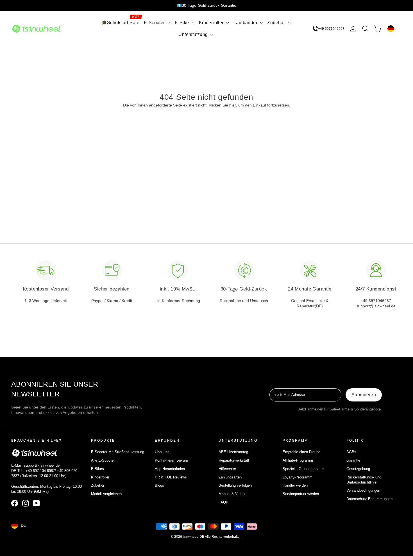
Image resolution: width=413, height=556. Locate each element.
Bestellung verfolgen (235, 485)
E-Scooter (155, 22)
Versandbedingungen (363, 490)
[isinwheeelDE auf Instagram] (25, 503)
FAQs (223, 502)
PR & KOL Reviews (171, 477)
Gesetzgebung (358, 469)
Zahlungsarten (230, 477)
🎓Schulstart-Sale (120, 22)
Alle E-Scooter (103, 460)
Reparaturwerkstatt (234, 460)
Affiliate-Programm (298, 460)
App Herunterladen (170, 469)
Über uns (162, 452)
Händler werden (295, 485)
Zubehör (276, 22)
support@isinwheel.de (42, 465)
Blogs (159, 485)
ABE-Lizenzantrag (233, 452)
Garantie (353, 460)
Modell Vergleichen (106, 494)
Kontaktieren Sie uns (172, 460)
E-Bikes (97, 469)
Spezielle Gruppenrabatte (303, 469)
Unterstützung (193, 34)
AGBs (351, 452)
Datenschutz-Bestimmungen (369, 499)
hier (232, 105)
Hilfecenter (227, 469)
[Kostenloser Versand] (46, 270)
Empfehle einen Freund (301, 452)
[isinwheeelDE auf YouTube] (36, 503)
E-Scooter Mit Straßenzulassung (117, 452)
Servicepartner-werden (301, 494)
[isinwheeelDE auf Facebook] (14, 503)
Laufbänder (245, 22)
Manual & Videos (232, 494)
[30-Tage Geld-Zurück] (244, 270)
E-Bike (182, 22)
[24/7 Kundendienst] (376, 270)
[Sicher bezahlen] (112, 270)
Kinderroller (212, 22)
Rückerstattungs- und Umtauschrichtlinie (363, 479)
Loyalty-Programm (297, 477)
